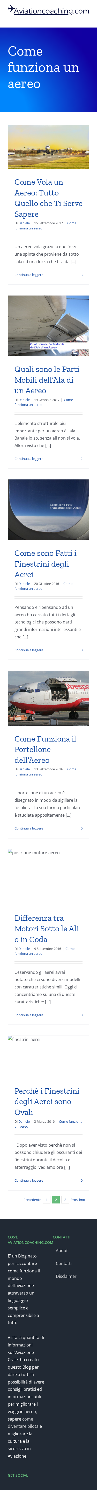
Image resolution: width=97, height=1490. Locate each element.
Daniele (24, 223)
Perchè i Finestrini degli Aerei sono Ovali (46, 1101)
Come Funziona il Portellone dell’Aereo (45, 749)
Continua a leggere (28, 274)
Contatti (64, 1263)
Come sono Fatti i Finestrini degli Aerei (45, 563)
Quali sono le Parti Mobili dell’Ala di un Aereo (46, 379)
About (62, 1250)
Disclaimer (66, 1276)
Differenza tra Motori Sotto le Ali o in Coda (46, 928)
